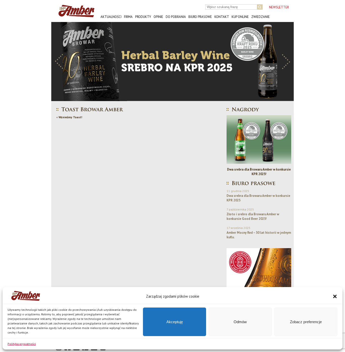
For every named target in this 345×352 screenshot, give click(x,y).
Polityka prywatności (22, 344)
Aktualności (111, 17)
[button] (334, 296)
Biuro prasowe (200, 17)
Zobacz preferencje (306, 322)
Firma (128, 17)
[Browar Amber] (74, 15)
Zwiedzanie (260, 17)
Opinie (158, 17)
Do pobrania (176, 17)
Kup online (240, 17)
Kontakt (221, 17)
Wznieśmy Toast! (70, 117)
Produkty (143, 17)
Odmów (240, 322)
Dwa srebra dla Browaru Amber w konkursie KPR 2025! (259, 171)
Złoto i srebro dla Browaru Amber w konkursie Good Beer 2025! (253, 216)
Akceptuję (174, 322)
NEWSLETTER (279, 7)
